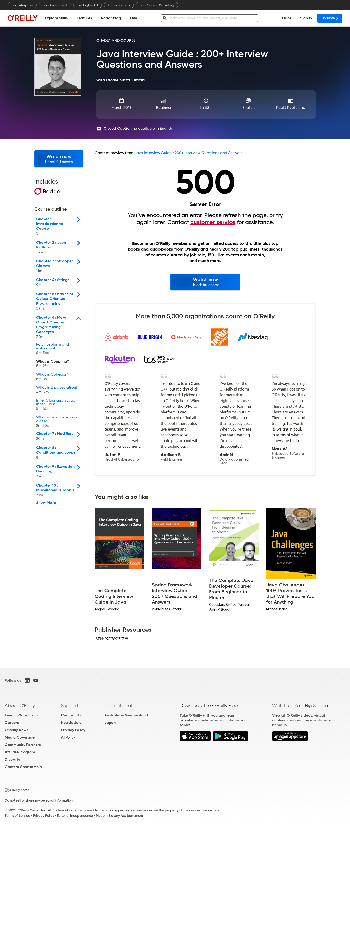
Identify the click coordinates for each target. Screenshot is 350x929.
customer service (212, 222)
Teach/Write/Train (21, 715)
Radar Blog (111, 17)
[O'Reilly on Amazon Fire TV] (290, 740)
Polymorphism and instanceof (52, 349)
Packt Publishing (290, 107)
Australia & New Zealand (126, 715)
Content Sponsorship (23, 766)
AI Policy (68, 737)
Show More (46, 503)
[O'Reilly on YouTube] (35, 680)
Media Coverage (20, 737)
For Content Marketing (157, 5)
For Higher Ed (87, 5)
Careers (12, 722)
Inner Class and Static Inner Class (55, 404)
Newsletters (71, 722)
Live (133, 17)
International (118, 705)
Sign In (306, 17)
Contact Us (71, 715)
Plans (286, 17)
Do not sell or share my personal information (39, 800)
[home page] (23, 18)
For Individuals (119, 5)
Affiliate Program (20, 752)
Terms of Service (17, 816)
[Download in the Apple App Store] (195, 740)
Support (70, 705)
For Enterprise (22, 5)
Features (84, 17)
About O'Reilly (20, 705)
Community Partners (23, 744)
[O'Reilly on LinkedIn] (27, 680)
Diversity (12, 759)
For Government (55, 5)
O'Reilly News (16, 729)
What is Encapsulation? (57, 390)
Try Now (328, 17)
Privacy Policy (73, 729)
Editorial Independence (75, 816)
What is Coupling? (52, 363)
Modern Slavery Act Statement (119, 816)
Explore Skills (56, 17)
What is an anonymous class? (56, 421)
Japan (110, 722)
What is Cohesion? (52, 377)
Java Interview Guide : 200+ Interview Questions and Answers (188, 152)
